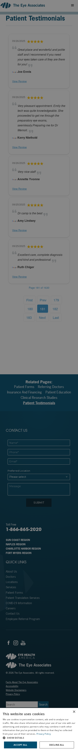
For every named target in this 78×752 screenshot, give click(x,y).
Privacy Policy (43, 733)
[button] (39, 738)
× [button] (74, 711)
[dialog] (39, 730)
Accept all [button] (20, 744)
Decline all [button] (56, 744)
